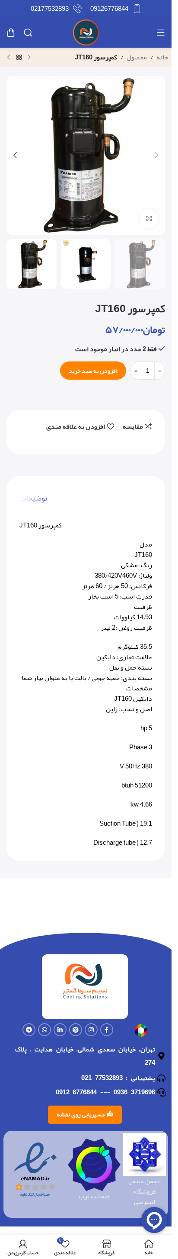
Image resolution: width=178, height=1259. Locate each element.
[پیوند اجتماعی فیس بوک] (106, 1029)
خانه (162, 57)
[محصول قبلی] (29, 57)
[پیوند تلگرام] (28, 1029)
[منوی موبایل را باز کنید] (160, 32)
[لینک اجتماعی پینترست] (75, 1029)
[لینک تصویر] (141, 1032)
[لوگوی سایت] (86, 34)
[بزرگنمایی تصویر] (149, 218)
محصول (137, 57)
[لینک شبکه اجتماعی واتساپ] (44, 1029)
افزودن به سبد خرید (93, 370)
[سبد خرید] (10, 32)
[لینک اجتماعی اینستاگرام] (91, 1029)
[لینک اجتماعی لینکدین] (60, 1029)
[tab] (33, 498)
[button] (156, 155)
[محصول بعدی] (8, 57)
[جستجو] (28, 32)
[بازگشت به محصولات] (19, 57)
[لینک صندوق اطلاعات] (115, 8)
